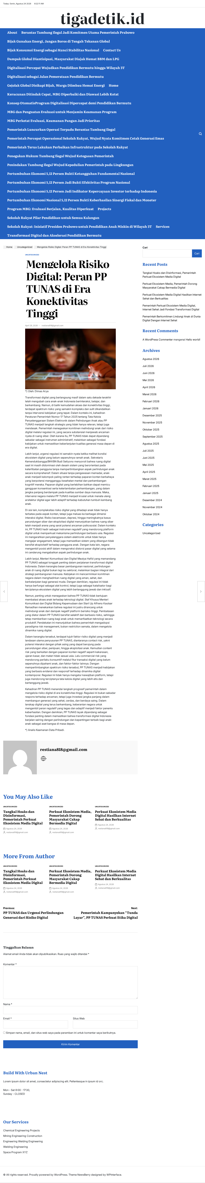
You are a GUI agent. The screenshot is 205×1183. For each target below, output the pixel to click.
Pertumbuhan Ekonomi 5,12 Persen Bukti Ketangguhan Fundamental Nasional (71, 173)
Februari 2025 (151, 486)
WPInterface (114, 1174)
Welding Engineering (15, 1146)
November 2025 (152, 422)
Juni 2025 (148, 457)
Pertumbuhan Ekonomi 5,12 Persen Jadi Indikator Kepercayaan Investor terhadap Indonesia (82, 191)
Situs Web (79, 1018)
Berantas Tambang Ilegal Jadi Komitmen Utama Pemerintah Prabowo (77, 32)
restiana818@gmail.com (52, 325)
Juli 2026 (148, 366)
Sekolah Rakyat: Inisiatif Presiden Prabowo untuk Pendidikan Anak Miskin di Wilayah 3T (79, 226)
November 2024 (152, 507)
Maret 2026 (149, 394)
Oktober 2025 (151, 429)
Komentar (10, 964)
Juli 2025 (148, 450)
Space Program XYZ (15, 1152)
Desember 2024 (152, 500)
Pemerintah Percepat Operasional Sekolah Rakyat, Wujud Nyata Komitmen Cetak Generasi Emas (85, 138)
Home (113, 85)
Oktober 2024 (151, 514)
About (12, 32)
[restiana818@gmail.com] (20, 757)
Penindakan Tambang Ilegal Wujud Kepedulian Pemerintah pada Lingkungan (70, 164)
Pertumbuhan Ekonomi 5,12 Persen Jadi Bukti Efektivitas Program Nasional (68, 182)
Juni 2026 (149, 373)
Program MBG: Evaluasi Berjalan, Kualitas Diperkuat (50, 208)
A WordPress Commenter (158, 339)
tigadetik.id (102, 18)
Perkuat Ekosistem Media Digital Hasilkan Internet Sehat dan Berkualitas (115, 815)
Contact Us (112, 49)
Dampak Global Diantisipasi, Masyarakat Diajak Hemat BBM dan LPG (63, 58)
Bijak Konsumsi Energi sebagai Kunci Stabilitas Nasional (53, 49)
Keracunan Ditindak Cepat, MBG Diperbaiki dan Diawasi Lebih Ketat (63, 94)
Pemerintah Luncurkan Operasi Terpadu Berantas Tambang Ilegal (61, 129)
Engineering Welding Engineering (23, 1141)
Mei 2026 (148, 380)
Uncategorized (32, 255)
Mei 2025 (148, 464)
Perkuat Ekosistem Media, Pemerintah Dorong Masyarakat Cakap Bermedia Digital (70, 817)
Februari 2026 (151, 401)
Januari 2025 (150, 493)
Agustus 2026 (151, 359)
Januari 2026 (150, 408)
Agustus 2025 (151, 443)
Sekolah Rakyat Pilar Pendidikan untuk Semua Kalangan (53, 217)
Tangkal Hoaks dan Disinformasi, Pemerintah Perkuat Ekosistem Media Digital (23, 817)
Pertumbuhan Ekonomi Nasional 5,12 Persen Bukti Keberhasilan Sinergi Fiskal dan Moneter (81, 199)
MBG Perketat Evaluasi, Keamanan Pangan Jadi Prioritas (53, 120)
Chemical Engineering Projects (21, 1130)
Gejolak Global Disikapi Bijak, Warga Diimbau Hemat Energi (56, 85)
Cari (145, 247)
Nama (7, 1004)
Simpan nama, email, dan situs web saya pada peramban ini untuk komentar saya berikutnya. (61, 1032)
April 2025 (149, 471)
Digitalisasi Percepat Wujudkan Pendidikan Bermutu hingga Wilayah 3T (66, 67)
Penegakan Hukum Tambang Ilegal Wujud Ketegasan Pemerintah (60, 155)
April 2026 (149, 387)
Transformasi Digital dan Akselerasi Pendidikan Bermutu (54, 235)
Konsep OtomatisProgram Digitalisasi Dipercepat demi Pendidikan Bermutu (69, 102)
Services (162, 226)
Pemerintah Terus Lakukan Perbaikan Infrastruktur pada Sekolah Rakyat (67, 147)
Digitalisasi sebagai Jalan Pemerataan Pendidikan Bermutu (55, 76)
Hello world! (193, 339)
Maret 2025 (149, 479)
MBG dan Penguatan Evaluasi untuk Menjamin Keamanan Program (62, 111)
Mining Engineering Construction (22, 1135)
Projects (104, 208)
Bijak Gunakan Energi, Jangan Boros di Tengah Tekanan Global (58, 41)
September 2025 (153, 436)
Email (7, 1018)
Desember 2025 (152, 415)
